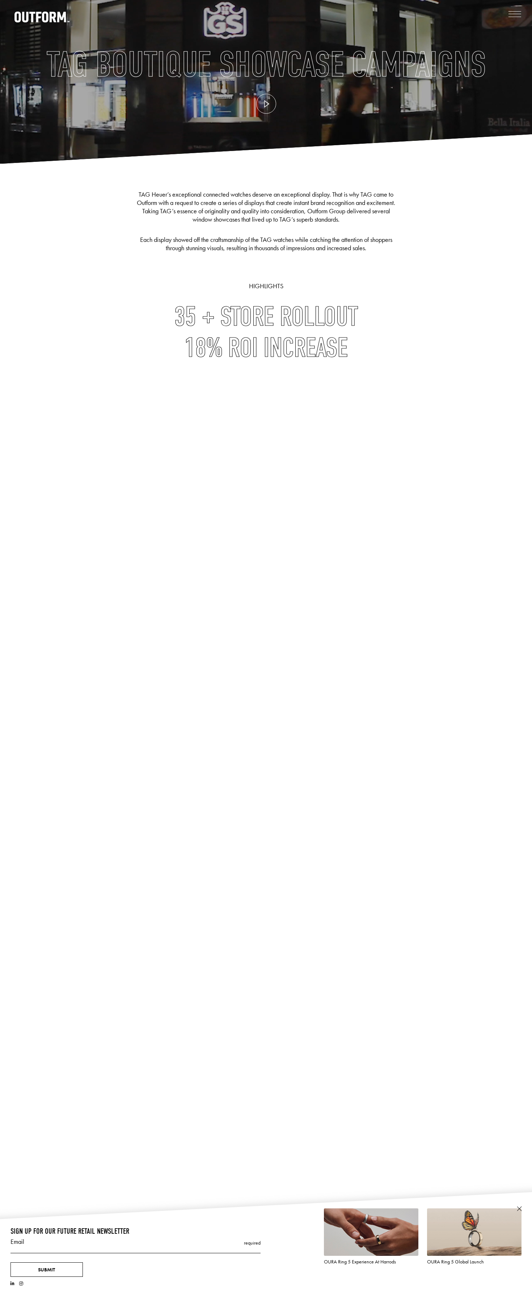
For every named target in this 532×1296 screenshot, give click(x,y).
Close (519, 1209)
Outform (42, 17)
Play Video (266, 104)
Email (17, 1242)
